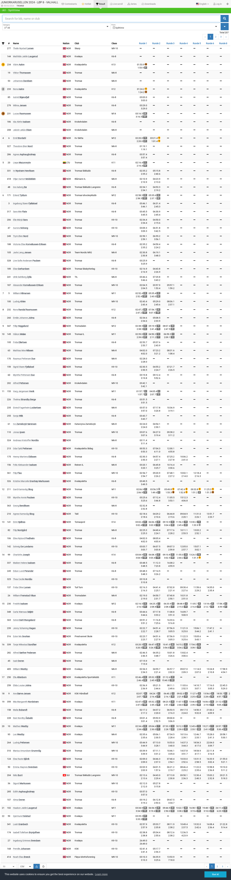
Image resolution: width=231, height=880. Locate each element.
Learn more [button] (101, 874)
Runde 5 (197, 43)
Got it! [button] (215, 874)
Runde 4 (184, 43)
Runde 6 (210, 43)
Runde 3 (170, 43)
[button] (202, 4)
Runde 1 (143, 43)
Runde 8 (223, 43)
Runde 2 (156, 43)
